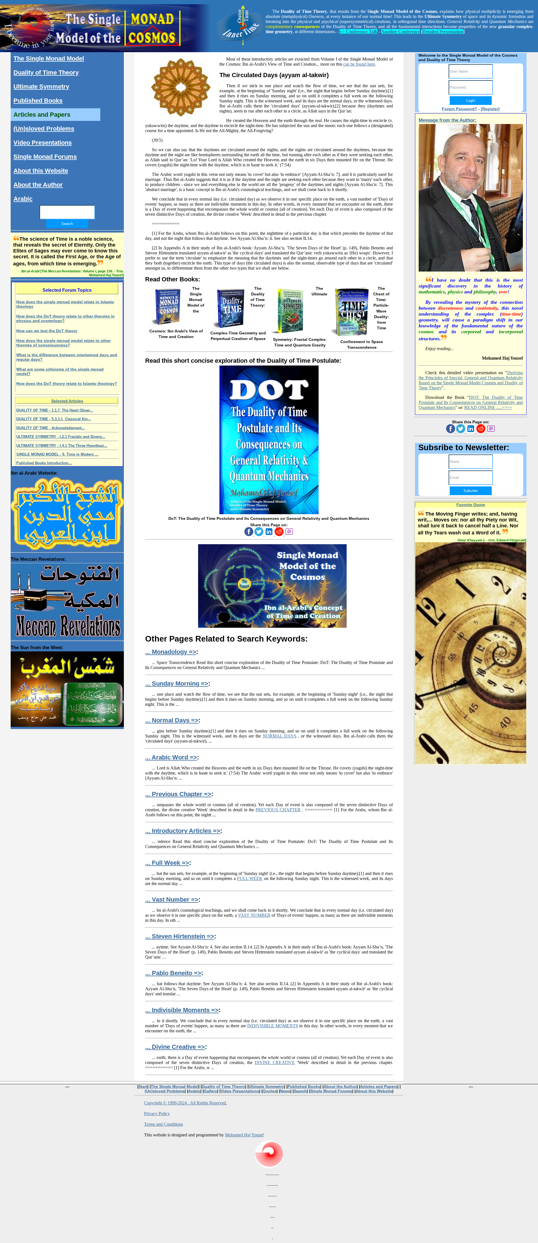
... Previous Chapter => (178, 794)
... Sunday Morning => (176, 683)
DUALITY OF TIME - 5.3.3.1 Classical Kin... (53, 419)
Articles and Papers (41, 114)
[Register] (490, 109)
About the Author (38, 184)
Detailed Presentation (443, 31)
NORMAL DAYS (279, 736)
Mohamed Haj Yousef (244, 1134)
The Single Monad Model (48, 58)
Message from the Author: (448, 120)
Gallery (210, 1091)
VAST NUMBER (254, 915)
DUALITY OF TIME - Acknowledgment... (50, 428)
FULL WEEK (250, 878)
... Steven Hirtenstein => (179, 936)
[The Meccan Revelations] (67, 599)
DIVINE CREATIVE (275, 1062)
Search (300, 1091)
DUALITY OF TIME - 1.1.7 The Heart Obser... (54, 410)
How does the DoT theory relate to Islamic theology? (66, 383)
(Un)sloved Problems (43, 128)
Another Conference (400, 31)
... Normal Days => (171, 720)
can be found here (359, 64)
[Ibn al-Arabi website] (67, 512)
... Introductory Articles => (182, 830)
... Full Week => (167, 862)
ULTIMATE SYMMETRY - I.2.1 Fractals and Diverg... (60, 437)
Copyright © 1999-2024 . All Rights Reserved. (185, 1102)
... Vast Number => (171, 899)
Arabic (23, 198)
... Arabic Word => (171, 757)
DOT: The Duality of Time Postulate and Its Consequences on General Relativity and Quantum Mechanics (471, 402)
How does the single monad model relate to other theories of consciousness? (63, 342)
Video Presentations (42, 142)
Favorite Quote (470, 504)
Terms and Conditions (163, 1124)
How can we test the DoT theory (46, 330)
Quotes (270, 1091)
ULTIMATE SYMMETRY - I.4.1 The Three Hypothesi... (61, 446)
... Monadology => (170, 651)
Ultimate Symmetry (41, 86)
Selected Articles (67, 401)
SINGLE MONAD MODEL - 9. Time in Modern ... (57, 454)
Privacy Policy (157, 1113)
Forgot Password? (459, 109)
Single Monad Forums (45, 156)
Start (142, 1086)
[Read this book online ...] (268, 513)
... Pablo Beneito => (173, 973)
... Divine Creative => (175, 1046)
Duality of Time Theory (46, 72)
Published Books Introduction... (44, 463)
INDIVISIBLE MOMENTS (272, 1025)
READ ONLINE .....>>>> (488, 407)
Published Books (37, 100)
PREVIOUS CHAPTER (278, 809)
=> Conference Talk (358, 31)
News (285, 1091)
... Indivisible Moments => (182, 1010)
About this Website (40, 170)
